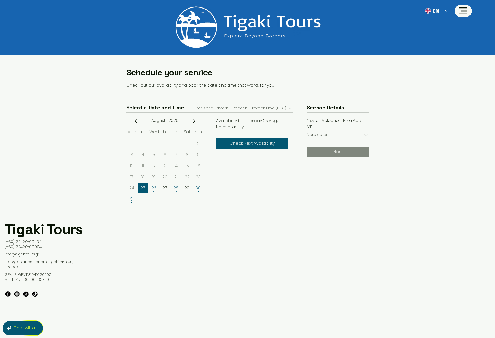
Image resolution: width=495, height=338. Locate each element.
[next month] (194, 121)
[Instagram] (17, 294)
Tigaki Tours (43, 229)
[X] (26, 294)
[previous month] (136, 121)
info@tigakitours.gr (22, 254)
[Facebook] (8, 294)
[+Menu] (463, 11)
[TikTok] (35, 294)
